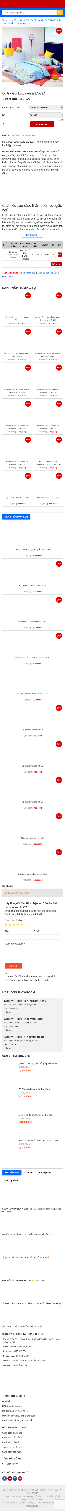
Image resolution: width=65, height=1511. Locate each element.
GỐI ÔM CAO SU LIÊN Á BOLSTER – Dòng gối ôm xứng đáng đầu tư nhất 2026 (31, 1210)
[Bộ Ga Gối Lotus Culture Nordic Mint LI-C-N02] (17, 338)
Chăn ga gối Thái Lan (47, 272)
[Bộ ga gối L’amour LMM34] (32, 715)
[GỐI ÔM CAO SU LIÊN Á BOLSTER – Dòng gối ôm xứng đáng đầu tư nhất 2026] (32, 1196)
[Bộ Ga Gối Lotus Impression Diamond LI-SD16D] (17, 410)
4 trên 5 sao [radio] (17, 925)
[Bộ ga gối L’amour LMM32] (32, 751)
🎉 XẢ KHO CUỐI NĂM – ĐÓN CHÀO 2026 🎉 (22, 1326)
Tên (7, 931)
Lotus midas (7, 276)
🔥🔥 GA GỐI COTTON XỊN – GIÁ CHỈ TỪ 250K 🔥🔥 (26, 1257)
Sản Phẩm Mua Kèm (16, 516)
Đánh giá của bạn (15, 920)
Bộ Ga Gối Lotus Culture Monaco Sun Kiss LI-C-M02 (48, 354)
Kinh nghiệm (11, 1180)
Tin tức (29, 1172)
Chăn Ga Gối (31, 20)
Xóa (61, 119)
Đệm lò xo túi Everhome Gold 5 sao (32, 621)
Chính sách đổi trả (10, 1442)
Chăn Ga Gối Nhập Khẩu (50, 20)
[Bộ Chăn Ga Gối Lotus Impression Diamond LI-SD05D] (48, 447)
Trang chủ (6, 20)
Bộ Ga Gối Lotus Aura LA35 (17, 497)
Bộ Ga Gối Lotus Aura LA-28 (48, 497)
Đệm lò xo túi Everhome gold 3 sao (32, 874)
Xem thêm (31, 234)
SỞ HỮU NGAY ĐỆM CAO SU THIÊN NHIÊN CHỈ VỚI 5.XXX (28, 1234)
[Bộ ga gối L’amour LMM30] (32, 787)
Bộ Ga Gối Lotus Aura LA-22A (18, 141)
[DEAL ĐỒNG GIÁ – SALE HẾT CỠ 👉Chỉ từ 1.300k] (32, 1267)
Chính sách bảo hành (12, 1437)
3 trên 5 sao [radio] (14, 925)
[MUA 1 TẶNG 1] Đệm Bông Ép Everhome (33, 549)
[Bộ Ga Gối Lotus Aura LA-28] (48, 483)
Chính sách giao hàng (12, 1432)
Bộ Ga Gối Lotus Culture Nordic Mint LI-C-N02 (17, 354)
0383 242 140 (10, 1044)
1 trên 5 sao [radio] (6, 925)
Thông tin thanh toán (12, 1447)
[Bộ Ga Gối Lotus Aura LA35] (17, 483)
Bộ (3, 115)
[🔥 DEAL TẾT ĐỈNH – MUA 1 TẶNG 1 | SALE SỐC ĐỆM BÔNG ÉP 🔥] (32, 1290)
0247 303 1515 (11, 1026)
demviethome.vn (20, 1365)
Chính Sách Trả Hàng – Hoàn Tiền (17, 1420)
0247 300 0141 (11, 1008)
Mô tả (5, 135)
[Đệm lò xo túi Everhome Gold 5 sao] (32, 607)
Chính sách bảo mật (11, 1451)
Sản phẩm (18, 20)
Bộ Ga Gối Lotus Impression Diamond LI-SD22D (17, 463)
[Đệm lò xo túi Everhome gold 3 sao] (32, 859)
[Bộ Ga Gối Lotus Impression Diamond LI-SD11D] (48, 374)
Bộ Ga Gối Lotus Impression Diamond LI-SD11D (48, 390)
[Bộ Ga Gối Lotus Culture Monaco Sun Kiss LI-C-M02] (48, 338)
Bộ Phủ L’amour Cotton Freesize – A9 (32, 693)
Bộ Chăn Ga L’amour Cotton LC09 (32, 585)
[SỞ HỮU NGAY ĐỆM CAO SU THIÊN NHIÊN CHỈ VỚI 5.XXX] (32, 1221)
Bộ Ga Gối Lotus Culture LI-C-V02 (17, 318)
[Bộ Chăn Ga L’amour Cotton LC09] (32, 571)
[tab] (5, 135)
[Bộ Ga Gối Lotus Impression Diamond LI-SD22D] (17, 447)
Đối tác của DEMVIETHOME (15, 1410)
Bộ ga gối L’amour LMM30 (32, 802)
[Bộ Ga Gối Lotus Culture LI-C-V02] (17, 302)
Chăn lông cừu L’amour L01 (32, 838)
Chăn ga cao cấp (27, 272)
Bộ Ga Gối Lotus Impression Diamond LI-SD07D (48, 427)
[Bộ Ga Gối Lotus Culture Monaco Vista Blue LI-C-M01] (17, 374)
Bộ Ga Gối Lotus (12, 151)
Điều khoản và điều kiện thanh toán (18, 1415)
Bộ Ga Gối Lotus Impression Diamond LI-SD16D (17, 427)
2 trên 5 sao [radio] (10, 925)
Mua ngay (41, 124)
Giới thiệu (6, 1401)
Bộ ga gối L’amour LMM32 (32, 766)
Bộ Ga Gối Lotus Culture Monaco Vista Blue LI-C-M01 (17, 390)
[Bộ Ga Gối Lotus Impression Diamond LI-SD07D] (48, 410)
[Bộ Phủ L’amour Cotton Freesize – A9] (32, 679)
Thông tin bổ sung (23, 135)
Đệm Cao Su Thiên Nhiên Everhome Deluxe (32, 657)
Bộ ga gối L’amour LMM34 (32, 729)
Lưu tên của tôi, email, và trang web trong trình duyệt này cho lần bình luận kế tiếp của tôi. (30, 978)
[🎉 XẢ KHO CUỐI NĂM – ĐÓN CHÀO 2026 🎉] (32, 1313)
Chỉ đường (8, 1012)
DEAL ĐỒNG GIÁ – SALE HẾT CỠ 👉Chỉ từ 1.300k (23, 1280)
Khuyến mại (12, 1172)
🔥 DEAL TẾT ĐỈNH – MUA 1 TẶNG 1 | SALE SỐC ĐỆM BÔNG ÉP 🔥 (31, 1303)
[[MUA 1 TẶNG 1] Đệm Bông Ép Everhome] (32, 534)
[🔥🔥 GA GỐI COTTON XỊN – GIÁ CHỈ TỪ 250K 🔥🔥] (32, 1244)
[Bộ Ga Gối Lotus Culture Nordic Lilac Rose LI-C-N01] (48, 302)
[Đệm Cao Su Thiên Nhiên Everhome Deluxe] (32, 643)
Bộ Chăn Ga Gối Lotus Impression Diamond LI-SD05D (48, 463)
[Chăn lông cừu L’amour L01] (32, 823)
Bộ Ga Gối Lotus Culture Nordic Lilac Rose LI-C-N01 (48, 318)
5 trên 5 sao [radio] (21, 925)
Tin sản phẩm (44, 1172)
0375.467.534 (19, 1351)
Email (36, 931)
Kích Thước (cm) (11, 107)
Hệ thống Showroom (12, 1406)
